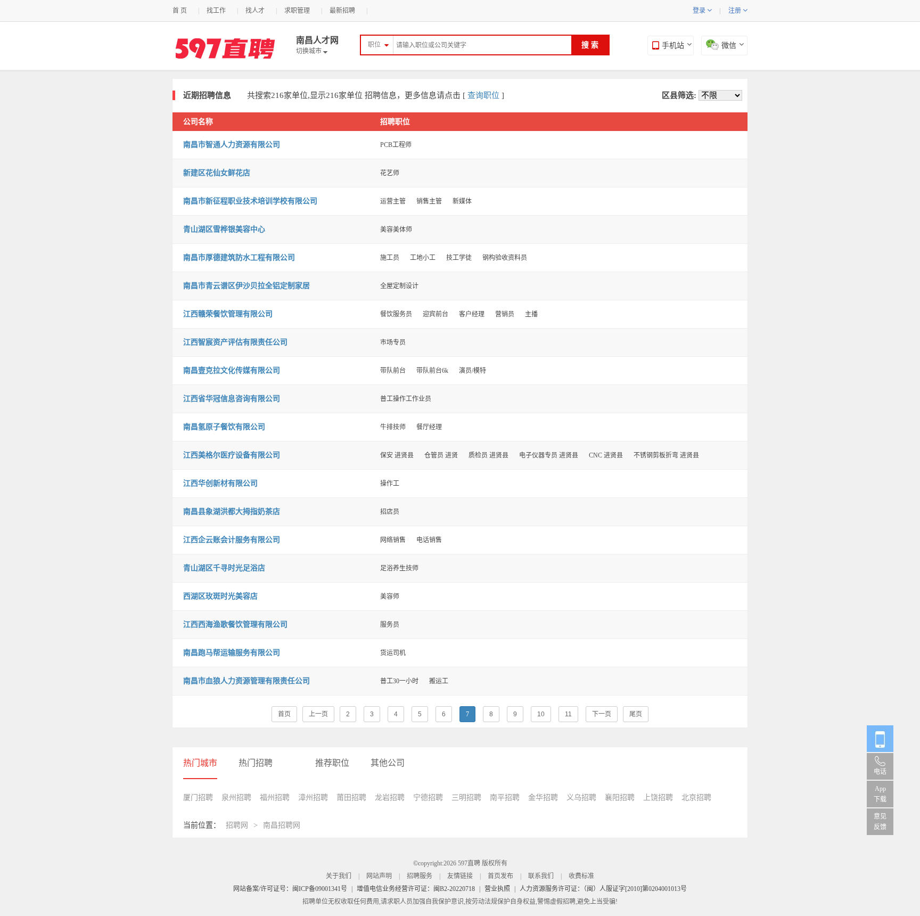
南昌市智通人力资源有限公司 (231, 145)
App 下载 (880, 794)
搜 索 (589, 45)
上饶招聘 (658, 798)
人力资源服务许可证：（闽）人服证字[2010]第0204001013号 (603, 889)
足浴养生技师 (399, 568)
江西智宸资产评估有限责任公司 (235, 342)
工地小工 (423, 257)
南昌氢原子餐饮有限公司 (224, 427)
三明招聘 (466, 798)
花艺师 (389, 173)
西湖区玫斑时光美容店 (220, 596)
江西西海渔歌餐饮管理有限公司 (235, 624)
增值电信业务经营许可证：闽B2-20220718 (416, 889)
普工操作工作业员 (405, 399)
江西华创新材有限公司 (220, 483)
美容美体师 (396, 229)
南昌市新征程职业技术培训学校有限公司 (250, 201)
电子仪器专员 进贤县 (548, 455)
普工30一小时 (399, 681)
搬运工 (438, 681)
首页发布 (500, 876)
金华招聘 (543, 798)
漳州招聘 (313, 798)
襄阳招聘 (620, 798)
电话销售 (429, 540)
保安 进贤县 (397, 455)
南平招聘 (505, 798)
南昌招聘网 (281, 825)
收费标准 (581, 876)
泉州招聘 (236, 798)
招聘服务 (419, 876)
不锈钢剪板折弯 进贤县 (666, 455)
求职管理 (297, 10)
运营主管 (393, 201)
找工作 (216, 10)
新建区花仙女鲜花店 (216, 173)
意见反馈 (880, 822)
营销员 (504, 314)
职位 (374, 44)
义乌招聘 (581, 798)
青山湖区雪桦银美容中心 (224, 229)
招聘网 (237, 825)
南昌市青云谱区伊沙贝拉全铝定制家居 (246, 286)
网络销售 (393, 540)
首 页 (179, 10)
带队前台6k (432, 370)
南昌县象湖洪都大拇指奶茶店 (231, 512)
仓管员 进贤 (441, 455)
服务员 (389, 624)
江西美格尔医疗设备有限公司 (231, 455)
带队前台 (393, 370)
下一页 (601, 714)
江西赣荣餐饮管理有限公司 (228, 314)
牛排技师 (393, 427)
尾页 (635, 714)
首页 (284, 714)
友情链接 (460, 876)
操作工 (389, 483)
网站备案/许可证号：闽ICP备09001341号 (290, 889)
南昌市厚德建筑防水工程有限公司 (239, 257)
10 (541, 714)
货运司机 (393, 653)
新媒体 (462, 201)
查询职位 (483, 95)
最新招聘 (342, 10)
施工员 (389, 257)
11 (568, 714)
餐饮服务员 (396, 314)
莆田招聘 (351, 798)
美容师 (389, 596)
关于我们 (338, 876)
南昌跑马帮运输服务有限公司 (231, 653)
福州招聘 (275, 798)
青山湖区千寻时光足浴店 (224, 568)
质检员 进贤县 (488, 455)
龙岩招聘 (390, 798)
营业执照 (497, 889)
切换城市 (311, 51)
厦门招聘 (198, 798)
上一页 (318, 714)
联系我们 (541, 876)
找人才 (255, 10)
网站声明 (379, 876)
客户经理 (471, 314)
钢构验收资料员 (504, 257)
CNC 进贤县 (606, 455)
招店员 (389, 512)
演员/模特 (472, 370)
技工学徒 (459, 257)
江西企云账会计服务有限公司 (231, 540)
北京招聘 (696, 798)
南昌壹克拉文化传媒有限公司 (231, 370)
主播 (531, 314)
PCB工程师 (396, 145)
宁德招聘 (428, 798)
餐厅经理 (429, 427)
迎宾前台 (435, 314)
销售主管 (429, 201)
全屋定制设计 (399, 286)
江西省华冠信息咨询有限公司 (231, 399)
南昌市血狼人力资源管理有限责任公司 (246, 681)
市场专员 (393, 342)
